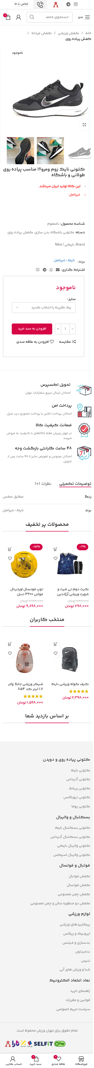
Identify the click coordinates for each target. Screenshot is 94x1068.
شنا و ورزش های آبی (75, 970)
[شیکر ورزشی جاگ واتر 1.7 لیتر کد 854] (24, 658)
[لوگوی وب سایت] (55, 5)
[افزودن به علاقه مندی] (55, 558)
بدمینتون (82, 952)
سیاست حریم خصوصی (73, 1009)
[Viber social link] (37, 270)
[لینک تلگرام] (68, 4)
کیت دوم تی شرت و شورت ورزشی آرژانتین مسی (73, 594)
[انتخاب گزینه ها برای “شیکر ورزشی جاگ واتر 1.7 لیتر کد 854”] (9, 644)
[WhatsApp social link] (51, 270)
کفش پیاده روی (78, 39)
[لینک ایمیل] (57, 270)
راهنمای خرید (80, 991)
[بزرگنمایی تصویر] (84, 125)
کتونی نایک (80, 770)
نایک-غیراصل (64, 260)
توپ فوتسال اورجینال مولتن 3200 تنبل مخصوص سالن (26, 594)
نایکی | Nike (64, 245)
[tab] (75, 483)
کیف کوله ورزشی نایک (70, 684)
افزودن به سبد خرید (32, 328)
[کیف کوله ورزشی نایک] (69, 658)
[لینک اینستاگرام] (75, 4)
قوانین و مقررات (77, 1000)
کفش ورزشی (68, 33)
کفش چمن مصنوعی (74, 894)
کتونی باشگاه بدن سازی (54, 232)
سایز (72, 299)
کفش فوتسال (78, 885)
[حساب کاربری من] (18, 17)
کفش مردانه (41, 33)
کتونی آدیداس (78, 779)
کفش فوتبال (79, 876)
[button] (9, 549)
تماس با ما (21, 4)
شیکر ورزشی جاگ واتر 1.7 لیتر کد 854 (25, 686)
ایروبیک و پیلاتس (76, 934)
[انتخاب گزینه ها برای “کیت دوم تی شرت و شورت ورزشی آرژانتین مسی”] (55, 549)
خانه (88, 33)
